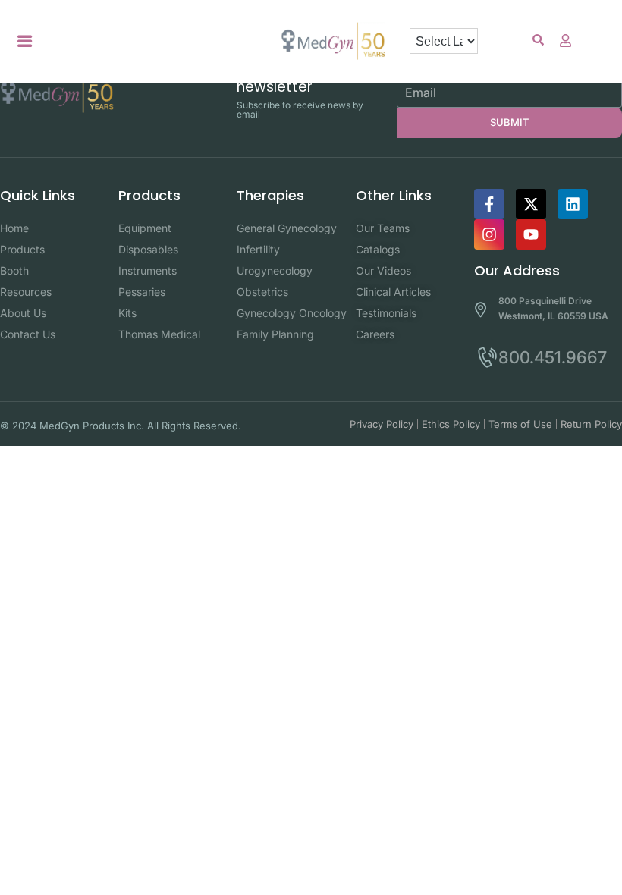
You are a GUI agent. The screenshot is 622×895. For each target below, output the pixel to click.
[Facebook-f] (489, 204)
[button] (25, 41)
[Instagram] (489, 234)
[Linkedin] (573, 204)
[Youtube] (531, 234)
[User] (565, 40)
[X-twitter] (531, 204)
